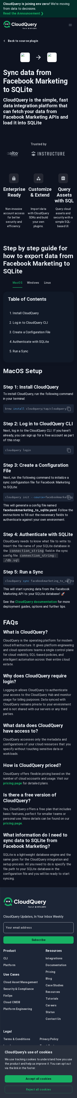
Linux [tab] (47, 282)
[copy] (69, 409)
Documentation (56, 965)
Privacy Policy (49, 1039)
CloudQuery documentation (36, 602)
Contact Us (53, 1018)
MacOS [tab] (17, 282)
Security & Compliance (18, 988)
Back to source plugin (23, 40)
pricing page (12, 783)
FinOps (8, 995)
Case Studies (54, 985)
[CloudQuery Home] (20, 25)
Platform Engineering (17, 1009)
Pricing (50, 971)
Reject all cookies (38, 1089)
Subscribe (39, 939)
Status (50, 1012)
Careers (51, 1005)
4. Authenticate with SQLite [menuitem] (29, 342)
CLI (5, 958)
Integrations (54, 958)
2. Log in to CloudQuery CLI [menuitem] (28, 323)
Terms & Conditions (16, 1039)
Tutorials (52, 998)
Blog (49, 978)
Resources (53, 991)
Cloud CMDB (11, 1002)
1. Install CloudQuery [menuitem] (24, 313)
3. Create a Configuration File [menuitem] (30, 332)
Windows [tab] (33, 282)
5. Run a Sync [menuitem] (18, 351)
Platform (9, 965)
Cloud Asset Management (20, 982)
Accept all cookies (38, 1078)
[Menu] (70, 25)
